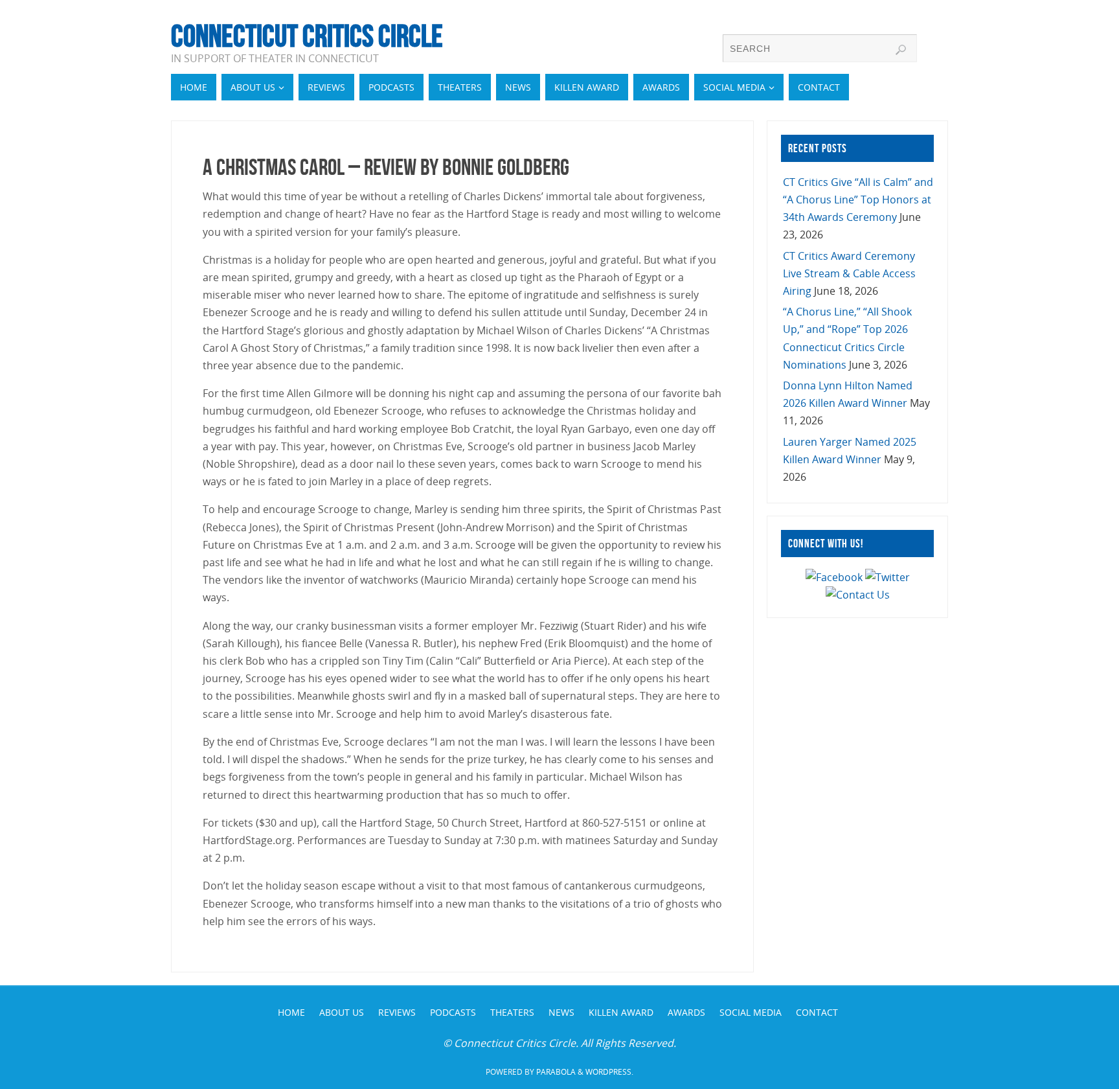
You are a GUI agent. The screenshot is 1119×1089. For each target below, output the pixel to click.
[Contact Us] (858, 595)
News (561, 1012)
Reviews (397, 1012)
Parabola (556, 1071)
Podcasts (453, 1012)
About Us (341, 1012)
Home (291, 1012)
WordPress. (609, 1071)
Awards (686, 1012)
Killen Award (621, 1012)
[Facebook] (834, 577)
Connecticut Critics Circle (307, 36)
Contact (817, 1012)
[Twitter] (887, 577)
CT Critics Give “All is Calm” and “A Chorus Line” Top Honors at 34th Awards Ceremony (858, 199)
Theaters (512, 1012)
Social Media (750, 1012)
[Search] (900, 49)
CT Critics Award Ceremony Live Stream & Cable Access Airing (849, 273)
